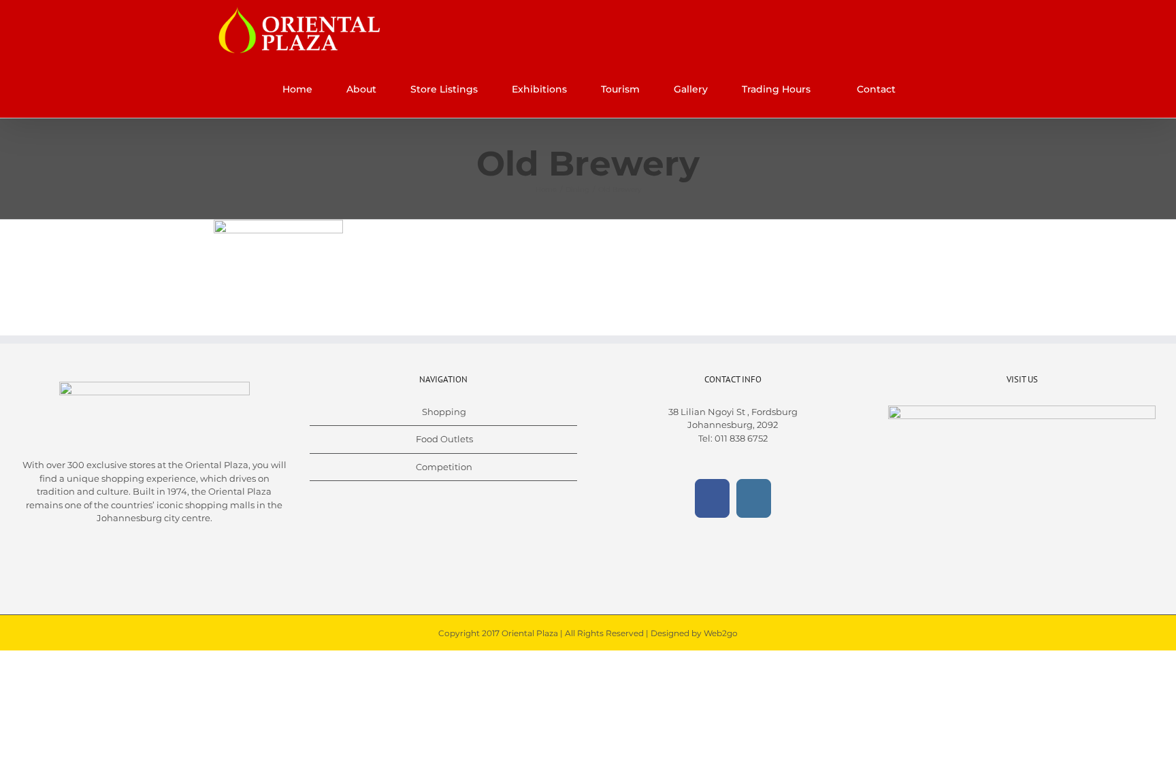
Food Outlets (444, 438)
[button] (933, 89)
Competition (444, 466)
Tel (704, 438)
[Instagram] (753, 498)
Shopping (444, 411)
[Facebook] (712, 498)
